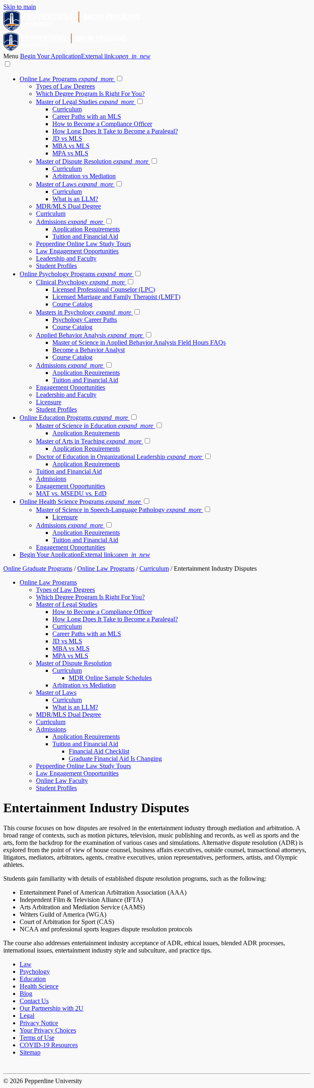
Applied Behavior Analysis (89, 335)
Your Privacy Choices (48, 1030)
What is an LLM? (75, 198)
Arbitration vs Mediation (84, 176)
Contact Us (34, 1000)
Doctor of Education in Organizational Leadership (119, 456)
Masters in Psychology (83, 312)
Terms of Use (37, 1037)
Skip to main (19, 6)
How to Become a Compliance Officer (102, 123)
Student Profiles (56, 265)
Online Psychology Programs (76, 273)
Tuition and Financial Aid (85, 236)
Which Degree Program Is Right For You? (90, 93)
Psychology (35, 971)
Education (33, 978)
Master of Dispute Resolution (92, 161)
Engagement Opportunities (70, 387)
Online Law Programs (67, 78)
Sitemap (30, 1052)
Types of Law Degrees (65, 86)
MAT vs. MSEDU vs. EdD (71, 493)
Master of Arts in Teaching (88, 441)
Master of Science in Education (94, 425)
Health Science (39, 986)
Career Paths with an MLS (86, 116)
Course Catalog (72, 304)
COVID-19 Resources (49, 1044)
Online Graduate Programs (37, 568)
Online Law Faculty (62, 780)
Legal (27, 1015)
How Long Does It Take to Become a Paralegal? (115, 131)
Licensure (48, 402)
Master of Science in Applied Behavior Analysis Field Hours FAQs (139, 342)
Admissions (69, 221)
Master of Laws (74, 184)
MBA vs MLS (71, 145)
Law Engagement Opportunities (77, 251)
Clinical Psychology (80, 282)
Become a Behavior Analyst (88, 349)
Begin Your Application (85, 56)
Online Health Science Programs (80, 501)
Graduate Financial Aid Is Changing (115, 758)
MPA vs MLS (70, 153)
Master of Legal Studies (85, 101)
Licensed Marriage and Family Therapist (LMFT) (116, 296)
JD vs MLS (67, 138)
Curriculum (67, 109)
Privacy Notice (39, 1022)
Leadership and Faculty (66, 258)
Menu (11, 56)
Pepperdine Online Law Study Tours (83, 243)
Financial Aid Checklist (99, 751)
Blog (26, 993)
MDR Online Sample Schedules (110, 677)
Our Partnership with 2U (51, 1008)
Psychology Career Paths (84, 319)
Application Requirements (86, 229)
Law (25, 964)
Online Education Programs (74, 417)
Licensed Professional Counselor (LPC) (103, 289)
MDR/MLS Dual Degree (68, 206)
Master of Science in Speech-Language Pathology (119, 509)
